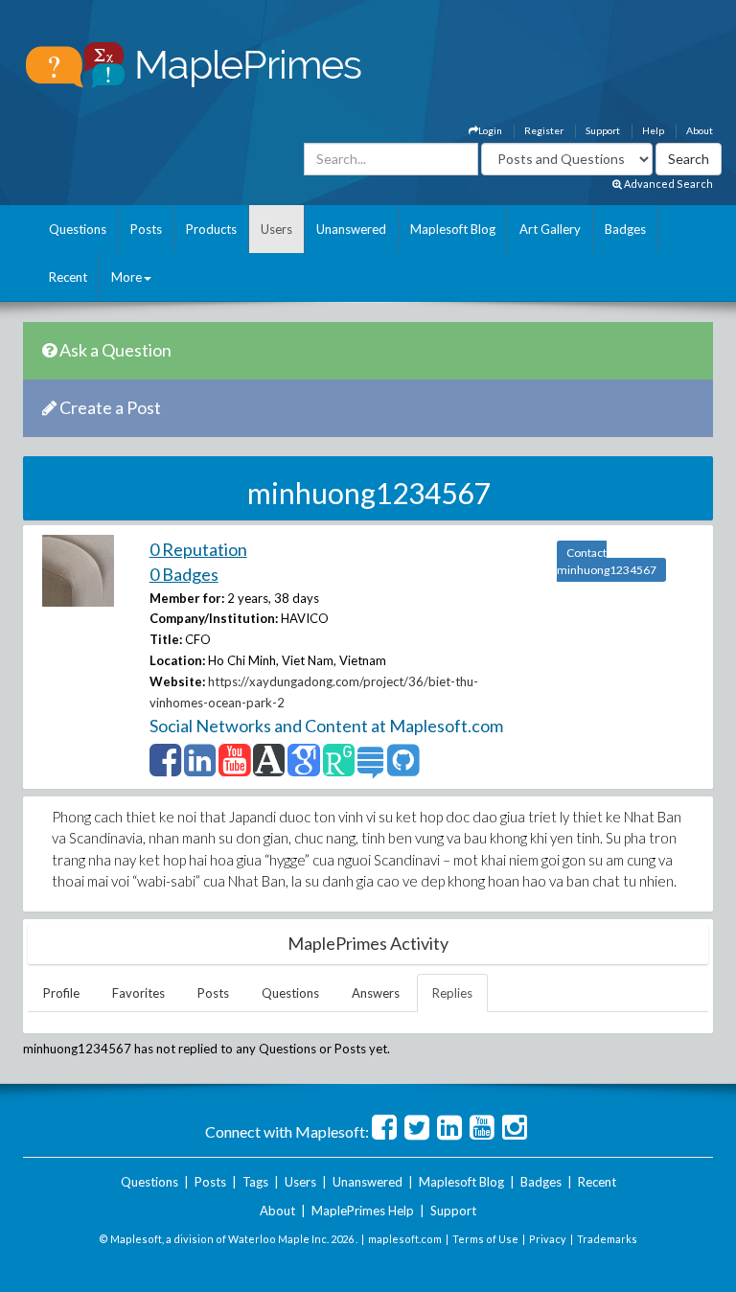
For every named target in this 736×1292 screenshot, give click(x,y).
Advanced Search (667, 183)
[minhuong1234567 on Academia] (269, 768)
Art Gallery (550, 229)
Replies (452, 993)
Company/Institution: (214, 618)
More (126, 277)
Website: (177, 681)
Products (211, 229)
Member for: (187, 598)
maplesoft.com (405, 1239)
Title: (166, 639)
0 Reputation (198, 549)
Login (490, 130)
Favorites (138, 993)
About (699, 130)
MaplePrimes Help (362, 1210)
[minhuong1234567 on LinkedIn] (200, 768)
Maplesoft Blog (452, 229)
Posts (146, 229)
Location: (177, 660)
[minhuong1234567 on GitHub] (403, 768)
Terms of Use (485, 1239)
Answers (376, 993)
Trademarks (607, 1239)
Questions (77, 229)
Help (653, 130)
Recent (68, 277)
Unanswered (351, 229)
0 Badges (184, 574)
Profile (61, 993)
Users (276, 229)
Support (603, 130)
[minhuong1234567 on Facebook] (165, 768)
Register (544, 130)
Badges (625, 229)
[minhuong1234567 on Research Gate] (339, 768)
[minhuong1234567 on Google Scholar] (303, 768)
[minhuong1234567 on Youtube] (234, 768)
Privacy (547, 1239)
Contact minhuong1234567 (606, 561)
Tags (255, 1181)
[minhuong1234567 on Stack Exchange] (370, 768)
